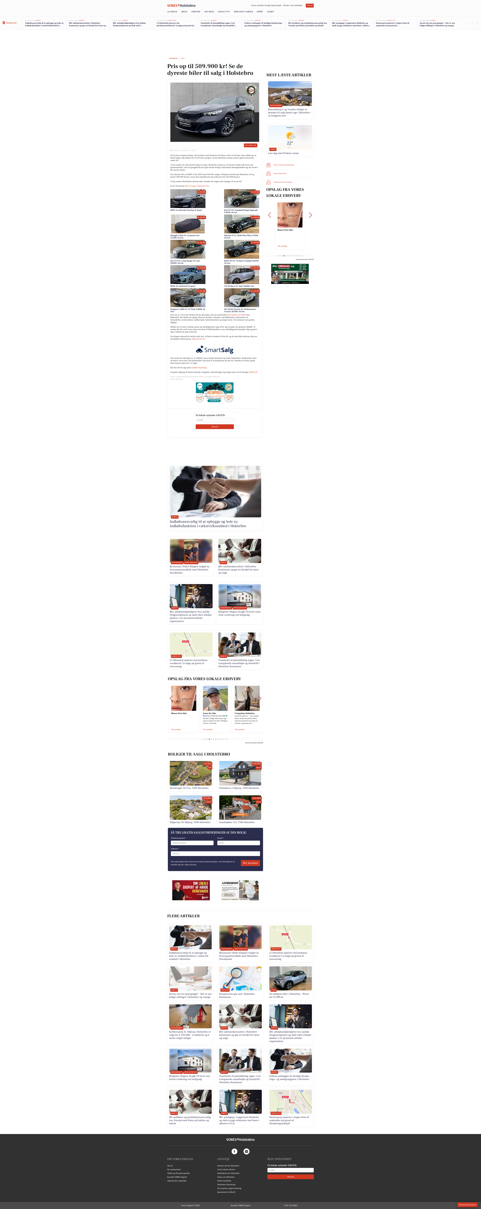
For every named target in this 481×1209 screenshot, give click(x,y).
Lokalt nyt (224, 11)
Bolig (184, 11)
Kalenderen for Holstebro (228, 1173)
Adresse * (175, 849)
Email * (220, 838)
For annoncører (174, 1169)
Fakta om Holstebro (226, 1177)
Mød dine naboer (243, 11)
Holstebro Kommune (226, 1184)
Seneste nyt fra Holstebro (228, 1165)
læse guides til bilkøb (236, 315)
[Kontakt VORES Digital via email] (247, 1151)
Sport (260, 11)
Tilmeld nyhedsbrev (467, 1204)
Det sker (209, 11)
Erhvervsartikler (224, 1181)
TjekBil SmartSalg (199, 367)
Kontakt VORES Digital (177, 1177)
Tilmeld (310, 5)
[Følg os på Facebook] (234, 1151)
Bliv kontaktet (250, 863)
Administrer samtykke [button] (177, 1181)
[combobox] (172, 853)
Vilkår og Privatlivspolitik (178, 1173)
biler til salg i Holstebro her (197, 186)
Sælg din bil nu (198, 339)
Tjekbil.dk (253, 372)
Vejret (270, 11)
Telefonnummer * (178, 838)
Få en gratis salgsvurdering (229, 1188)
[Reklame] (214, 392)
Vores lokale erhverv (226, 1169)
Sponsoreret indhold (226, 1192)
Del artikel (249, 145)
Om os (170, 1165)
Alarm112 (172, 11)
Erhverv (196, 11)
